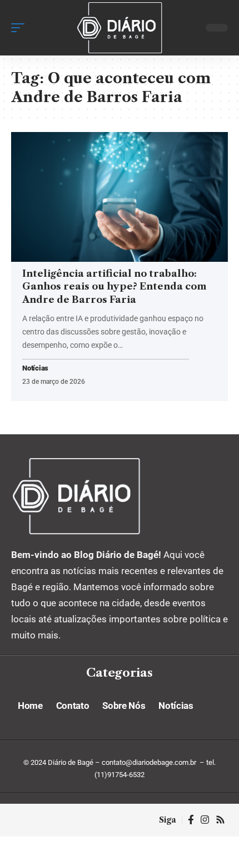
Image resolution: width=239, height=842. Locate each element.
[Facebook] (191, 820)
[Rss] (220, 820)
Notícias (35, 369)
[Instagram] (205, 820)
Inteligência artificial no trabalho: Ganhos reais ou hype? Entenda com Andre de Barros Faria (114, 287)
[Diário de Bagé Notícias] (119, 27)
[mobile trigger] (20, 27)
